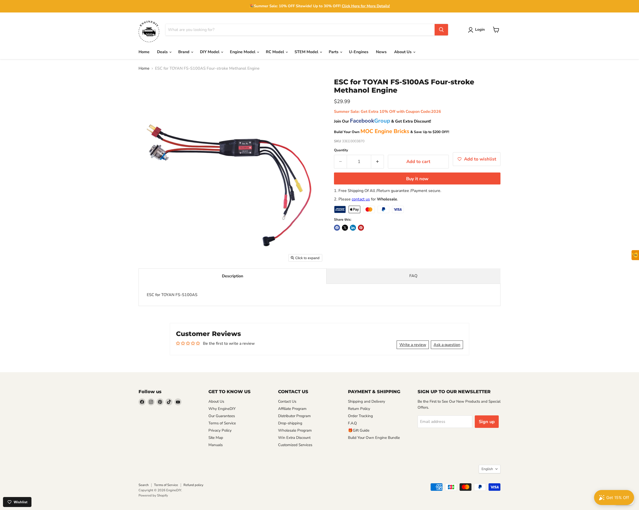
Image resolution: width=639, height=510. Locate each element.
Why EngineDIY (222, 408)
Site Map (215, 437)
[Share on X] (345, 228)
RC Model (275, 52)
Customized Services (295, 444)
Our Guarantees (221, 415)
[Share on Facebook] (337, 228)
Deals (163, 52)
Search (144, 485)
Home (144, 52)
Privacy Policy (220, 430)
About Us (403, 52)
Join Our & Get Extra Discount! (382, 121)
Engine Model (243, 52)
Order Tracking (360, 415)
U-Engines (358, 52)
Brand (184, 52)
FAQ (413, 276)
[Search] (441, 29)
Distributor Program (294, 415)
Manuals (215, 444)
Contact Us (287, 401)
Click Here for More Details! (366, 5)
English (487, 469)
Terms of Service (222, 423)
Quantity (341, 150)
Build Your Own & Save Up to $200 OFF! (391, 132)
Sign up (487, 422)
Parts (334, 52)
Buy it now (417, 179)
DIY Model (210, 52)
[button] (477, 30)
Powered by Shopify (153, 495)
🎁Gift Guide (358, 430)
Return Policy (359, 408)
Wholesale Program (295, 430)
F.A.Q (352, 423)
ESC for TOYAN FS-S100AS (172, 295)
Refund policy (193, 485)
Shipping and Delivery (366, 401)
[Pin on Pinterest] (361, 228)
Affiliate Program (292, 408)
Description (232, 276)
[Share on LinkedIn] (353, 228)
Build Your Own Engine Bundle (374, 437)
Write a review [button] (412, 344)
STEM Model (307, 52)
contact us (361, 199)
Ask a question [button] (447, 344)
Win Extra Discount (294, 437)
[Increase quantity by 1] (377, 162)
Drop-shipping (290, 423)
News (381, 52)
